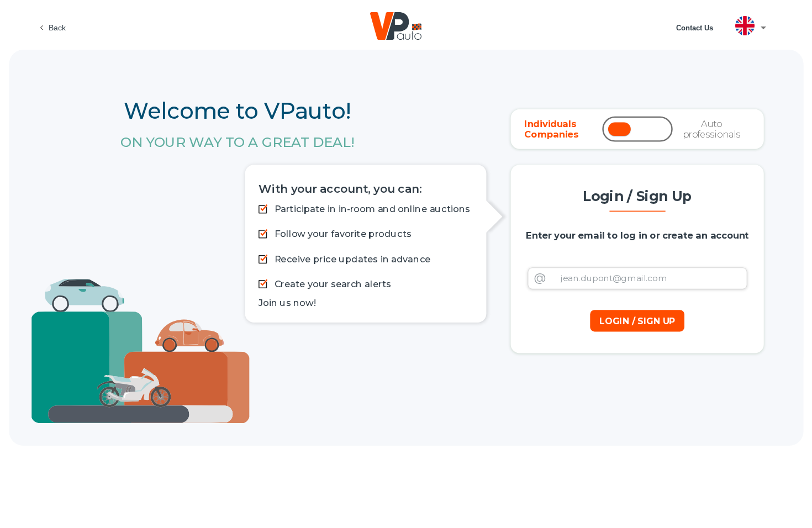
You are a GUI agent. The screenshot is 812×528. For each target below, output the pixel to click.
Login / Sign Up (637, 320)
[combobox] (754, 27)
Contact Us (694, 28)
